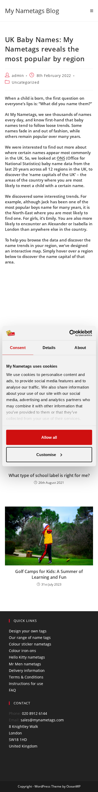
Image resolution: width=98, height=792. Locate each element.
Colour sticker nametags (30, 644)
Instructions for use (26, 683)
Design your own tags (28, 630)
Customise (46, 454)
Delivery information (27, 670)
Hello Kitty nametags (27, 657)
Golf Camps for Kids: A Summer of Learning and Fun (49, 574)
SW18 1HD (18, 739)
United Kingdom (23, 746)
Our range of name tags (30, 637)
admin (18, 75)
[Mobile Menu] (91, 10)
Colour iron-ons (22, 650)
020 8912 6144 (34, 713)
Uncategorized (25, 82)
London (15, 733)
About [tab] (80, 347)
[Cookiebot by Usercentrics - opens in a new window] (70, 333)
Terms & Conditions (26, 677)
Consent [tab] (18, 347)
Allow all (49, 437)
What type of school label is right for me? (49, 475)
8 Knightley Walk (23, 726)
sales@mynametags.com (42, 719)
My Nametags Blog (32, 10)
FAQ (12, 690)
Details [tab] (49, 347)
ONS (61, 158)
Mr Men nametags (25, 663)
